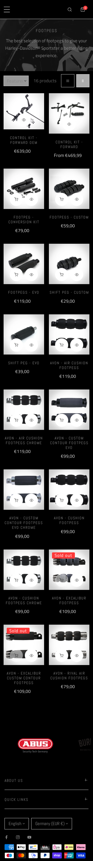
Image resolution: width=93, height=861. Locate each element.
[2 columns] (82, 80)
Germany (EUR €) (50, 824)
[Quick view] (23, 119)
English (15, 824)
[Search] (69, 9)
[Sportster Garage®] (42, 10)
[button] (82, 9)
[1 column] (67, 80)
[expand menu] (6, 9)
